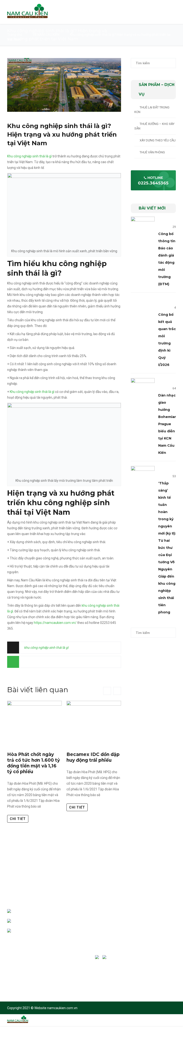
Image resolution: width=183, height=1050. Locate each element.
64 (174, 388)
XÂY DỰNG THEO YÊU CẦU (158, 140)
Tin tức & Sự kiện (111, 924)
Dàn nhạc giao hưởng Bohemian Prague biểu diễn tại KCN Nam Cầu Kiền (167, 424)
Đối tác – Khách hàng (115, 894)
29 (174, 227)
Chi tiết (18, 819)
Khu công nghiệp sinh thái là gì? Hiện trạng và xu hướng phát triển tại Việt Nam (62, 134)
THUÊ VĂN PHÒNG (152, 152)
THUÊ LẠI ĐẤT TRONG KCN (151, 110)
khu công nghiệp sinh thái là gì (46, 647)
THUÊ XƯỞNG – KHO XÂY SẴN (154, 126)
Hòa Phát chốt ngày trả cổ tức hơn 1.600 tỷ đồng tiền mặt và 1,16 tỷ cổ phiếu (33, 763)
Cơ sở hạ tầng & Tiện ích (116, 904)
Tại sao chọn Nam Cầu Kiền (118, 885)
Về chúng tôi (108, 875)
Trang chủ (14, 35)
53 (174, 476)
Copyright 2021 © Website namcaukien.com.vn (42, 1008)
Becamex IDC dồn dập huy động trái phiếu (93, 757)
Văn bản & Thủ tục (112, 914)
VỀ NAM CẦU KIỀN (46, 35)
